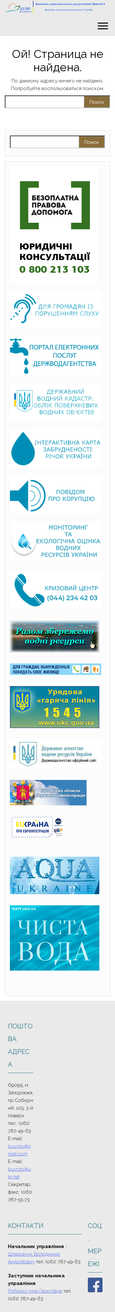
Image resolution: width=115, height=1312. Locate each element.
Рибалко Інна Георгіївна (35, 1291)
